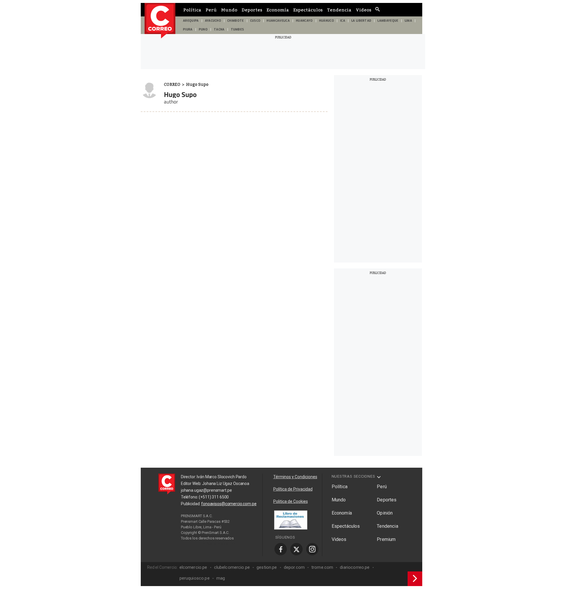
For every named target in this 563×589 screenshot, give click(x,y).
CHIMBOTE (235, 21)
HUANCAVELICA (278, 21)
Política (192, 9)
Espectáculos (308, 9)
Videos (363, 9)
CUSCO (255, 21)
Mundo (229, 9)
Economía (278, 9)
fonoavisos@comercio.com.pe (228, 503)
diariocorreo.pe (354, 567)
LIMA (408, 21)
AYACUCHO (213, 21)
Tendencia (339, 9)
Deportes (252, 9)
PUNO (203, 29)
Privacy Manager (218, 543)
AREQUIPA (191, 21)
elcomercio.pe (193, 567)
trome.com (322, 567)
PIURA (188, 29)
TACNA (219, 29)
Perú (211, 9)
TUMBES (237, 29)
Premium (386, 539)
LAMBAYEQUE (387, 21)
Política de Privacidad (293, 489)
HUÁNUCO (326, 21)
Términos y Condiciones (295, 476)
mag (220, 578)
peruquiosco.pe (194, 578)
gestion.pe (267, 567)
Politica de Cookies (290, 501)
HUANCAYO (304, 21)
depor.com (294, 567)
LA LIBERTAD (361, 21)
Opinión (385, 513)
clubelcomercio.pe (232, 567)
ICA (342, 21)
